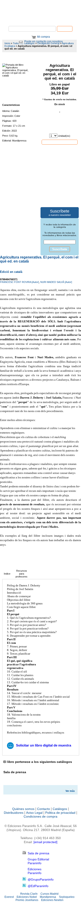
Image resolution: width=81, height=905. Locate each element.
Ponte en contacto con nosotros (43, 41)
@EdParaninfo (38, 886)
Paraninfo (40, 19)
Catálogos (60, 809)
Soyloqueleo (66, 896)
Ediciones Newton (52, 900)
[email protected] (45, 842)
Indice (7, 573)
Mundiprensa (48, 896)
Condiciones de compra (40, 816)
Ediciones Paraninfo (34, 871)
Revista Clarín (29, 893)
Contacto (43, 809)
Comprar (59, 142)
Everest (9, 896)
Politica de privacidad (60, 812)
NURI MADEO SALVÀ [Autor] (56, 282)
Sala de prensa (38, 853)
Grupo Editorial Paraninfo (38, 861)
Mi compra (43, 36)
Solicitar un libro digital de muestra (43, 745)
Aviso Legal (34, 812)
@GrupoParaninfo (41, 879)
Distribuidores (13, 812)
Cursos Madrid (49, 893)
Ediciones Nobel (27, 896)
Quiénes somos (23, 809)
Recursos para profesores (21, 573)
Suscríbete (59, 249)
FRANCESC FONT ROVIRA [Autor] (19, 282)
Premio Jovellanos (27, 900)
